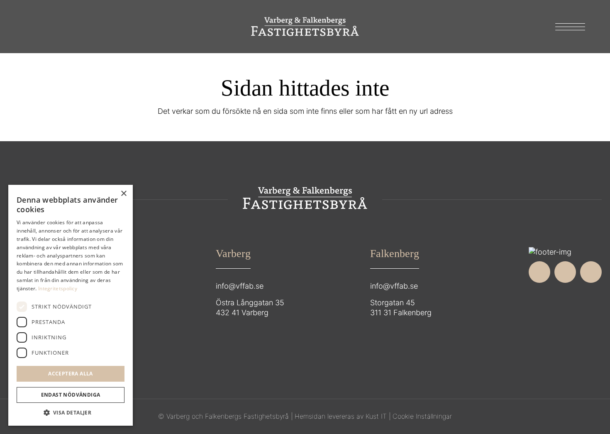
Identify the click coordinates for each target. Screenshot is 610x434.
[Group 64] (305, 26)
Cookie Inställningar (422, 416)
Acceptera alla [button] (70, 373)
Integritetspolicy (57, 288)
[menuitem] (567, 26)
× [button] (123, 194)
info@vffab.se (240, 286)
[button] (70, 412)
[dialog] (70, 305)
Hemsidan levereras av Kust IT (341, 416)
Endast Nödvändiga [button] (70, 394)
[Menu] (567, 26)
